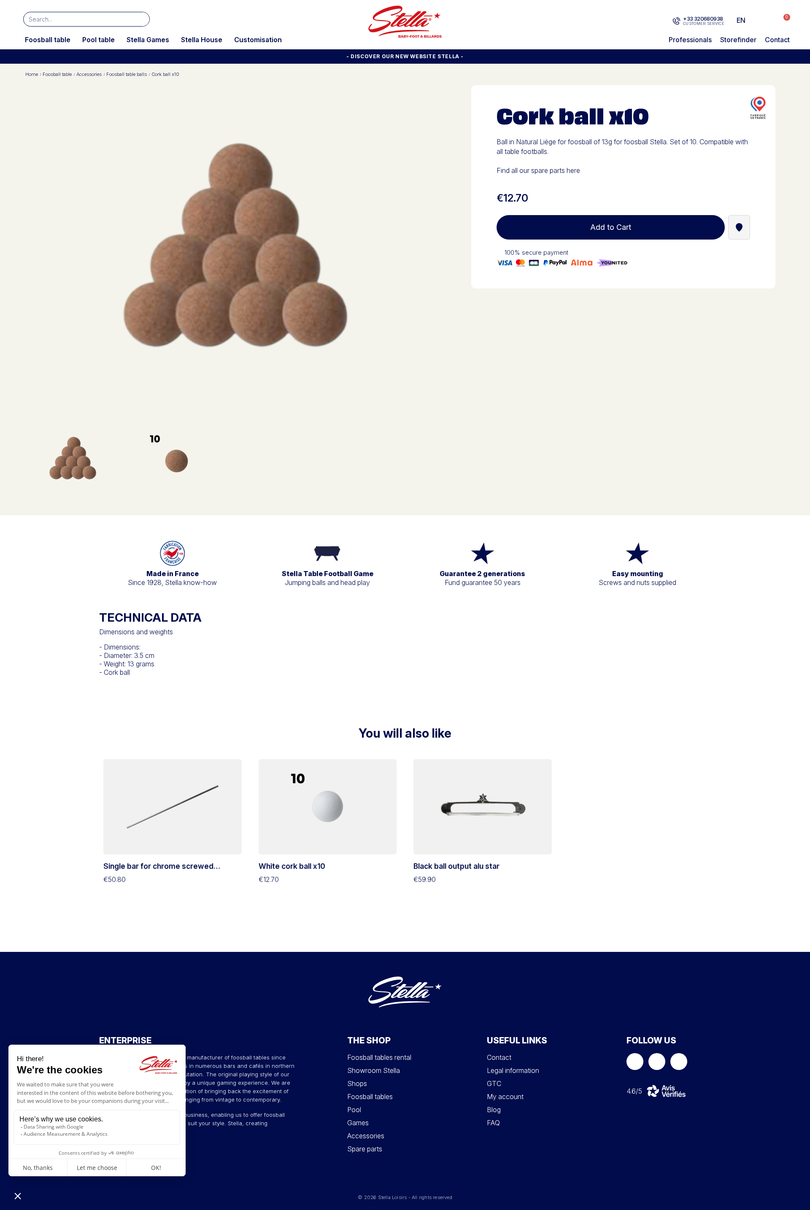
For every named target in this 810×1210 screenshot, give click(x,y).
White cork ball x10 (292, 866)
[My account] (766, 20)
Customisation (258, 39)
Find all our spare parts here (538, 170)
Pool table (98, 39)
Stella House (201, 39)
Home (31, 74)
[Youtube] (678, 1061)
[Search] (142, 19)
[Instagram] (656, 1061)
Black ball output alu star (456, 866)
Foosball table (47, 39)
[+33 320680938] (676, 21)
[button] (782, 20)
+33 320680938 (703, 18)
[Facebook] (634, 1061)
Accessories (89, 74)
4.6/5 (634, 1091)
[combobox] (74, 19)
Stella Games (148, 39)
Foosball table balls (126, 74)
